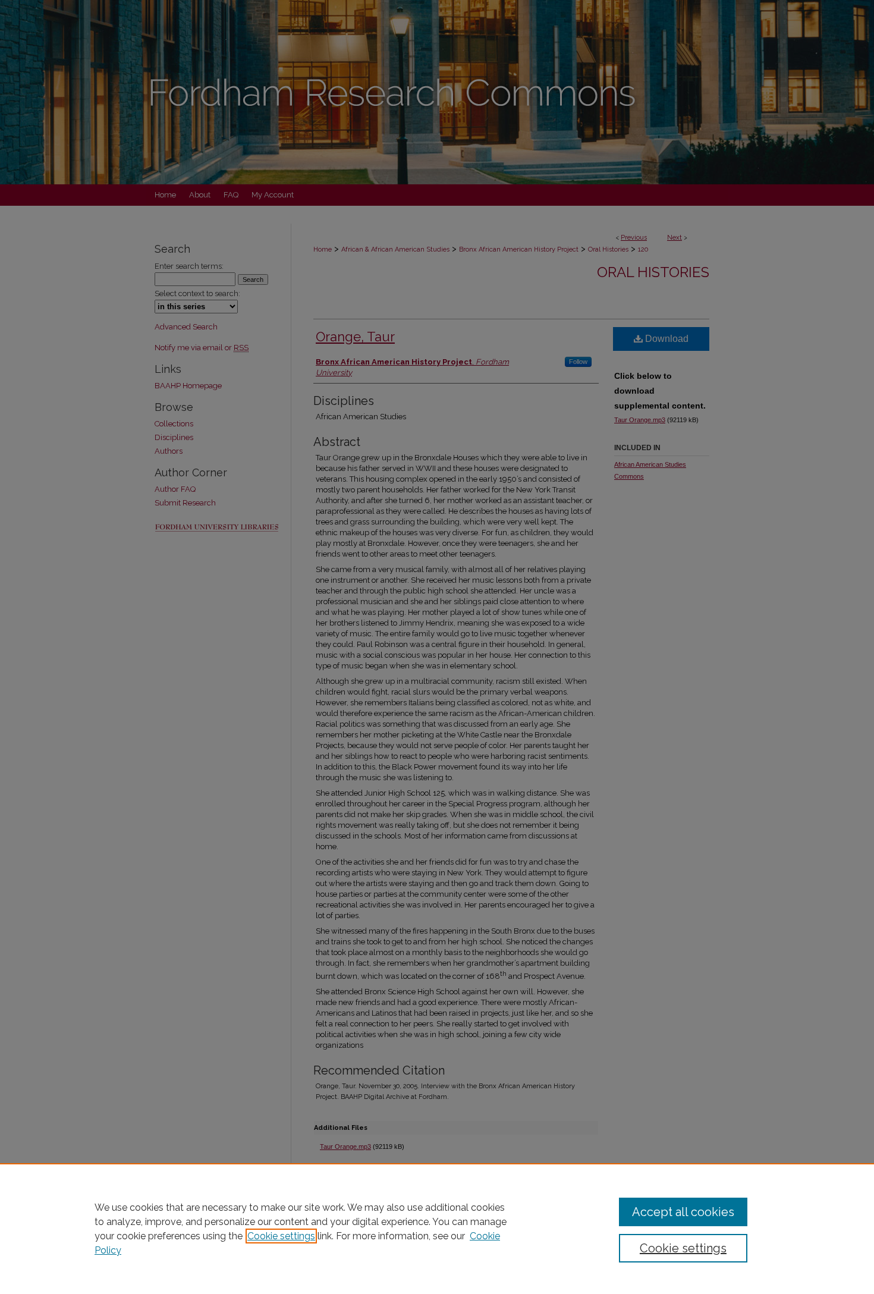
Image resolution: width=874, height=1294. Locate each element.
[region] (437, 1228)
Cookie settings (281, 1236)
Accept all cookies (683, 1212)
